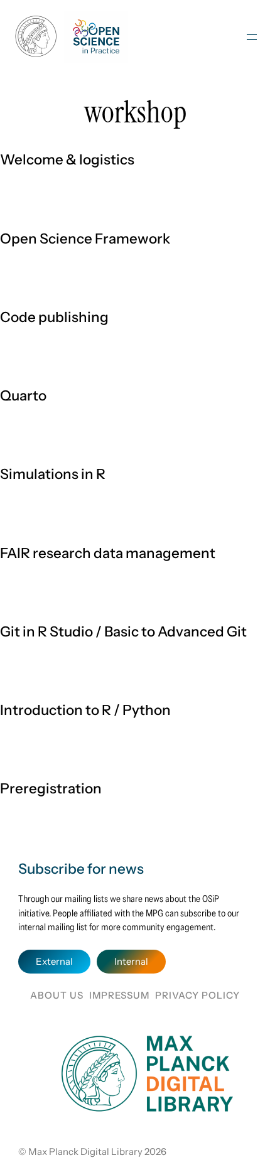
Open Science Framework (85, 238)
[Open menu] (251, 37)
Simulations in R (52, 474)
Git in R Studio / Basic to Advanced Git (123, 631)
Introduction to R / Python (85, 710)
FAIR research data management (107, 553)
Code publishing (54, 317)
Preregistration (51, 788)
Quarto (23, 395)
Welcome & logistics (67, 159)
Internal (131, 961)
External (54, 961)
